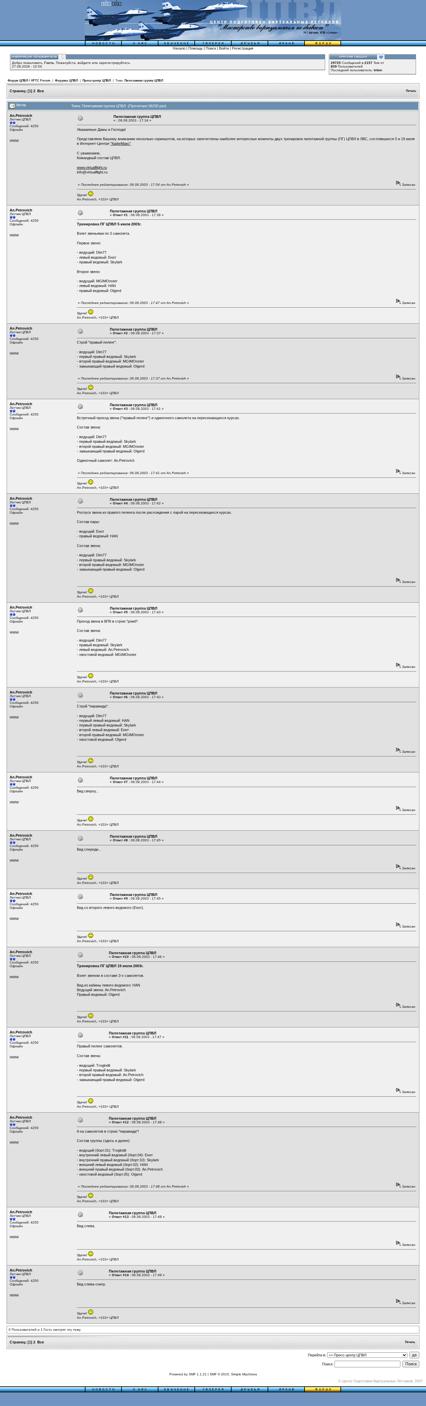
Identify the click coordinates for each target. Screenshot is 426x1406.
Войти (224, 48)
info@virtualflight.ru (92, 172)
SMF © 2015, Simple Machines (233, 1374)
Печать (411, 91)
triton (378, 70)
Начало (179, 48)
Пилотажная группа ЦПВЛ (143, 80)
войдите (84, 63)
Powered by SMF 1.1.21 (188, 1374)
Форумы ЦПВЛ (66, 80)
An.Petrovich (21, 116)
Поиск (211, 48)
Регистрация (242, 48)
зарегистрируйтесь (114, 63)
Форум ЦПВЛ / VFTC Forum (29, 80)
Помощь (195, 48)
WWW (14, 140)
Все (40, 91)
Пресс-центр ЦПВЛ (97, 80)
